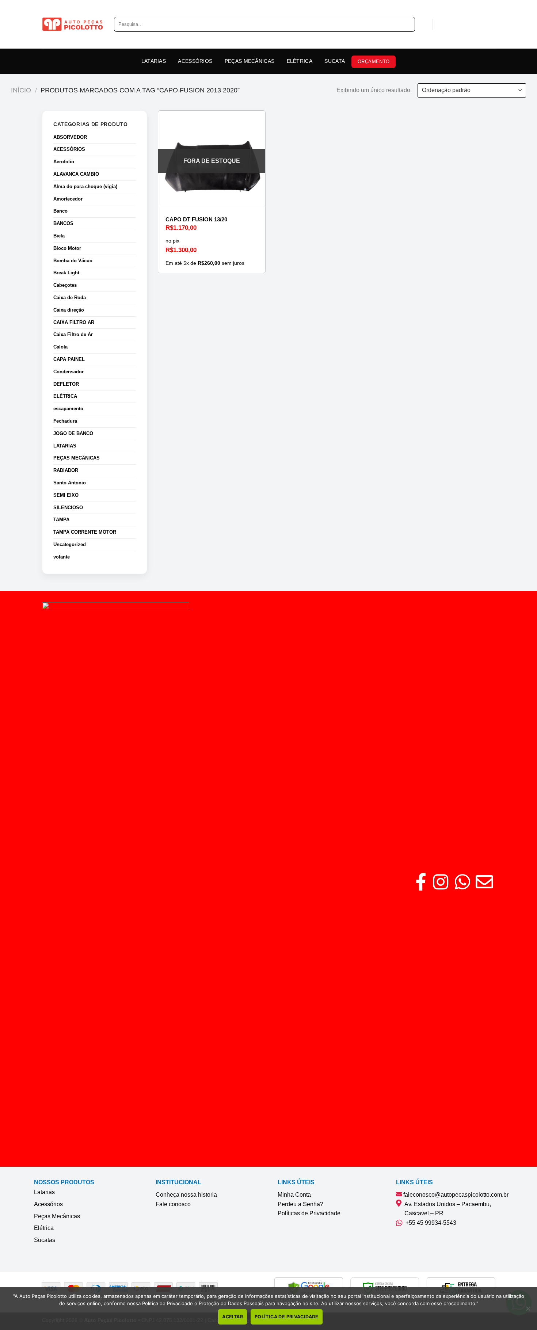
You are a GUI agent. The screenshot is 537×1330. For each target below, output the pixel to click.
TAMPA (61, 519)
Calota (60, 347)
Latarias (44, 1192)
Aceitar (232, 1316)
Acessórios (48, 1204)
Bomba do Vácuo (72, 260)
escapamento (68, 408)
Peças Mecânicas (57, 1216)
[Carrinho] (442, 24)
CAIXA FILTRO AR (73, 322)
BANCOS (63, 223)
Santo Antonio (69, 482)
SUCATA (334, 61)
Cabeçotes (65, 285)
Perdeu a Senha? (300, 1204)
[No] (528, 1310)
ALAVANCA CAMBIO (76, 174)
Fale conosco (173, 1204)
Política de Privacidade (287, 1316)
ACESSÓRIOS (195, 61)
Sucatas (44, 1240)
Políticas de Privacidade (309, 1213)
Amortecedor (68, 199)
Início (21, 90)
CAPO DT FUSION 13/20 (196, 219)
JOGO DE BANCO (73, 433)
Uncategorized (69, 544)
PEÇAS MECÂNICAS (249, 61)
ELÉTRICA (299, 61)
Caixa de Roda (69, 297)
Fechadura (65, 421)
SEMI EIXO (66, 495)
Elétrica (44, 1228)
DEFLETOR (66, 384)
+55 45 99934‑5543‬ (429, 1223)
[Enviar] (407, 24)
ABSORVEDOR (70, 137)
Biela (59, 236)
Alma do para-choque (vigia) (85, 186)
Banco (60, 211)
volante (61, 557)
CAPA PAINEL (69, 359)
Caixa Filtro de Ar (73, 334)
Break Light (66, 272)
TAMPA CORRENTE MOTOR (84, 532)
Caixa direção (68, 310)
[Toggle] (133, 149)
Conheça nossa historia (186, 1195)
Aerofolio (63, 161)
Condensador (68, 371)
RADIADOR (65, 470)
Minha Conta (294, 1195)
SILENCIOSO (68, 507)
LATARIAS (153, 61)
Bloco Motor (67, 248)
